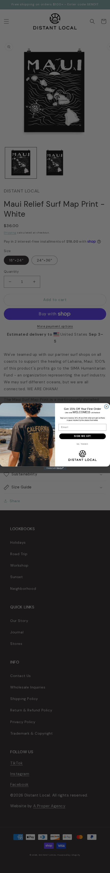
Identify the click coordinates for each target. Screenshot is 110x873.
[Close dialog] (106, 407)
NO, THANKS (82, 444)
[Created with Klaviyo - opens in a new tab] (55, 468)
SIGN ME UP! (82, 436)
